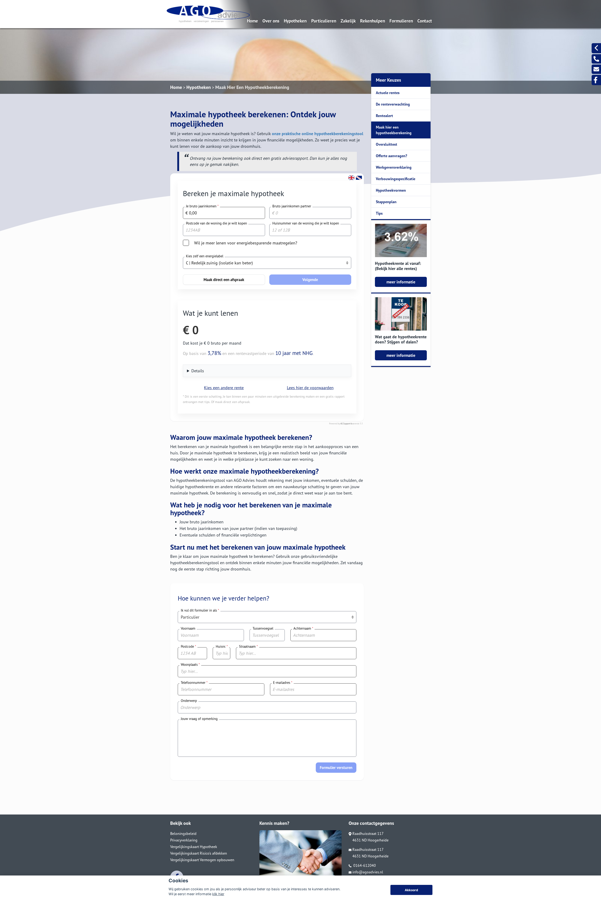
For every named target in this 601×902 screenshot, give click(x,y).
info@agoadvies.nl (367, 872)
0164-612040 (364, 865)
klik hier (218, 894)
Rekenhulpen (372, 21)
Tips (379, 213)
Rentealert (384, 115)
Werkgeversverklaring (394, 167)
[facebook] (596, 80)
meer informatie (400, 282)
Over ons (270, 21)
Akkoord (411, 890)
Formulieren (401, 21)
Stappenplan (386, 201)
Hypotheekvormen (391, 190)
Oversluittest (386, 144)
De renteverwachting (393, 104)
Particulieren (323, 21)
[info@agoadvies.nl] (596, 69)
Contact (424, 21)
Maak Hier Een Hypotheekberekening (252, 87)
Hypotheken (295, 21)
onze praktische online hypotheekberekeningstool (317, 133)
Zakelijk (348, 21)
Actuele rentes (388, 92)
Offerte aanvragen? (391, 155)
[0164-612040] (596, 59)
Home (252, 21)
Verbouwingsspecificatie (395, 178)
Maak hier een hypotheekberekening (394, 130)
